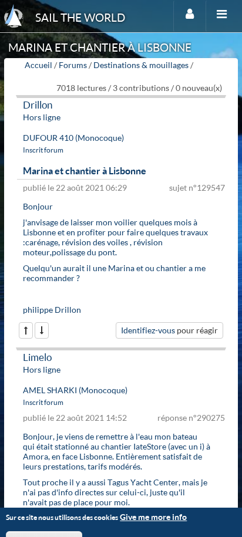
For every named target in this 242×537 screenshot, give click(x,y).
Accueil (38, 65)
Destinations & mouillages (141, 65)
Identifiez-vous (148, 330)
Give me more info (153, 517)
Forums (73, 65)
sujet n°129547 (197, 187)
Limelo (37, 357)
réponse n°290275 (191, 418)
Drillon (37, 105)
